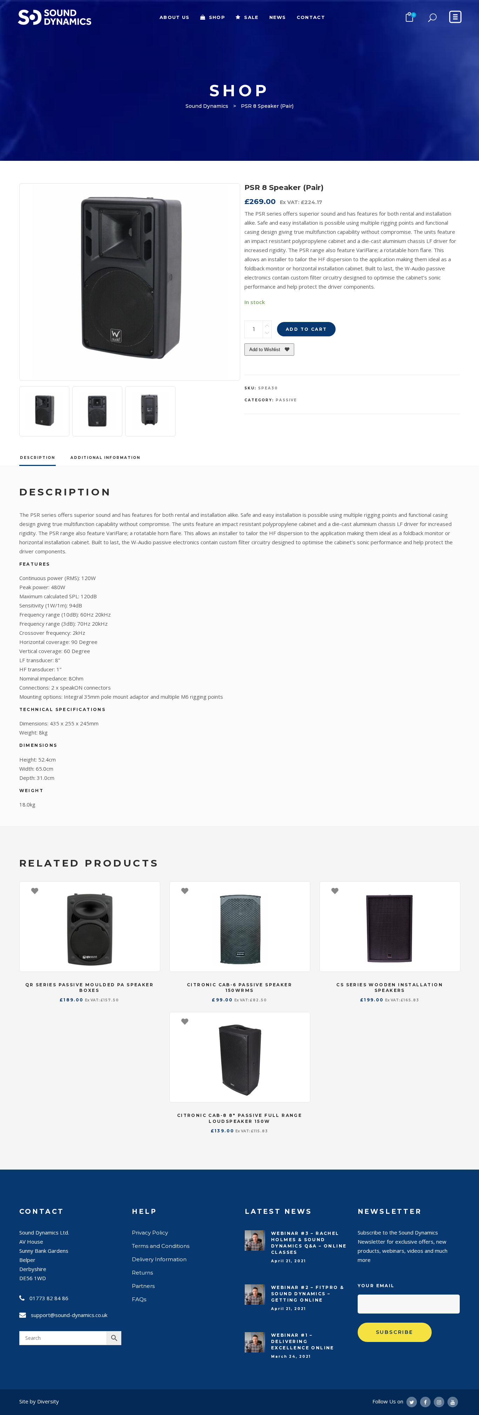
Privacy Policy (150, 1232)
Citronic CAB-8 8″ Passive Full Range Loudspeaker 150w (239, 1118)
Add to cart (306, 329)
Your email (376, 1285)
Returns (142, 1272)
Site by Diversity (39, 1401)
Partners (143, 1286)
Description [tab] (37, 457)
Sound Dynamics (206, 106)
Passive (286, 400)
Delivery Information (159, 1259)
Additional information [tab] (105, 457)
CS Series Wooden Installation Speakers (389, 987)
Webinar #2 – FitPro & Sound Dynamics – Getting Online (307, 1294)
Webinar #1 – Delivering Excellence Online (302, 1341)
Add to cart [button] (151, 890)
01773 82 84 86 (48, 1298)
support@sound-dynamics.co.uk (69, 1314)
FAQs (139, 1299)
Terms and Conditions (160, 1246)
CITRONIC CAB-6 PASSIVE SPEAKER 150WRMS (239, 987)
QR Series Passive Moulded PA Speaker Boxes (89, 987)
